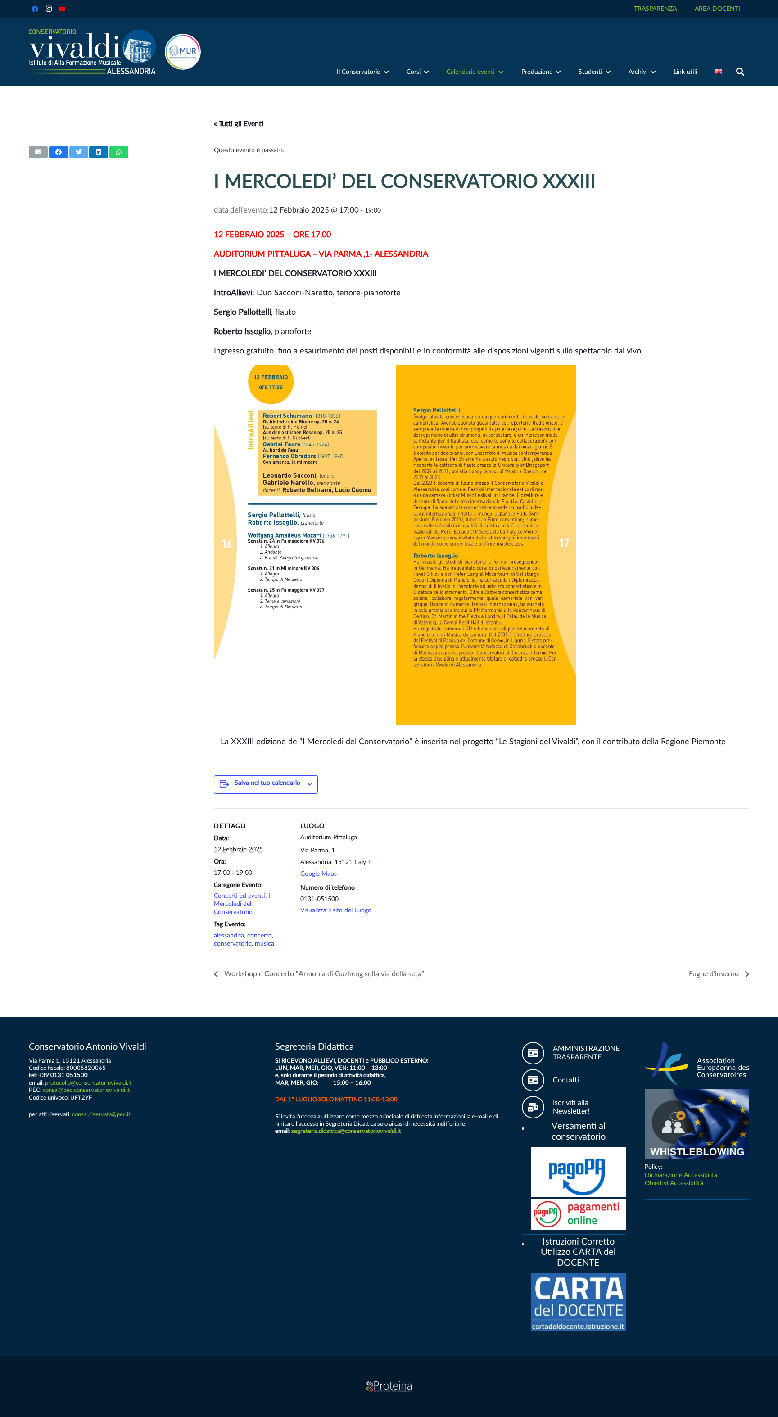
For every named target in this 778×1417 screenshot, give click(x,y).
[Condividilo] (58, 152)
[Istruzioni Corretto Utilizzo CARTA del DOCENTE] (526, 1243)
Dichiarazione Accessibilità (681, 1175)
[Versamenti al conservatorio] (526, 1127)
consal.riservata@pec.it (101, 1114)
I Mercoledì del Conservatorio (242, 904)
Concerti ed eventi (239, 896)
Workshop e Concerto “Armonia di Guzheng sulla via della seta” (323, 974)
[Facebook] (35, 9)
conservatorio (233, 944)
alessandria (229, 936)
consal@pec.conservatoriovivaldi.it (86, 1090)
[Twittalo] (78, 152)
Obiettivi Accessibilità (674, 1183)
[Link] (92, 51)
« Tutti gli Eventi (238, 123)
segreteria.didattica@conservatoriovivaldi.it (346, 1131)
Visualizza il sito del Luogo (335, 910)
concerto (259, 936)
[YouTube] (62, 9)
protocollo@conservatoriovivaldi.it (88, 1083)
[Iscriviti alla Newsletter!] (537, 1107)
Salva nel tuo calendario (267, 783)
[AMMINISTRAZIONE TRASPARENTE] (537, 1053)
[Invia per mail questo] (38, 152)
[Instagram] (48, 9)
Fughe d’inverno (715, 974)
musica (264, 944)
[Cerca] (740, 72)
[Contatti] (537, 1080)
